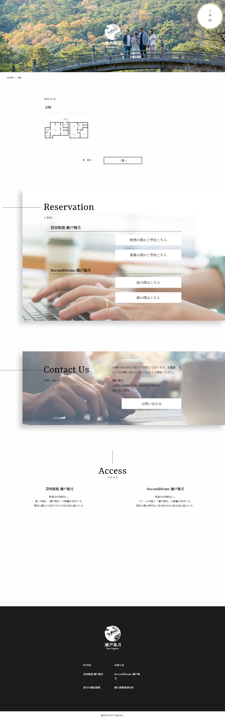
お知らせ (119, 665)
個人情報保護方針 (124, 687)
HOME (10, 77)
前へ (89, 160)
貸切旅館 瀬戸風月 (93, 674)
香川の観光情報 (91, 687)
